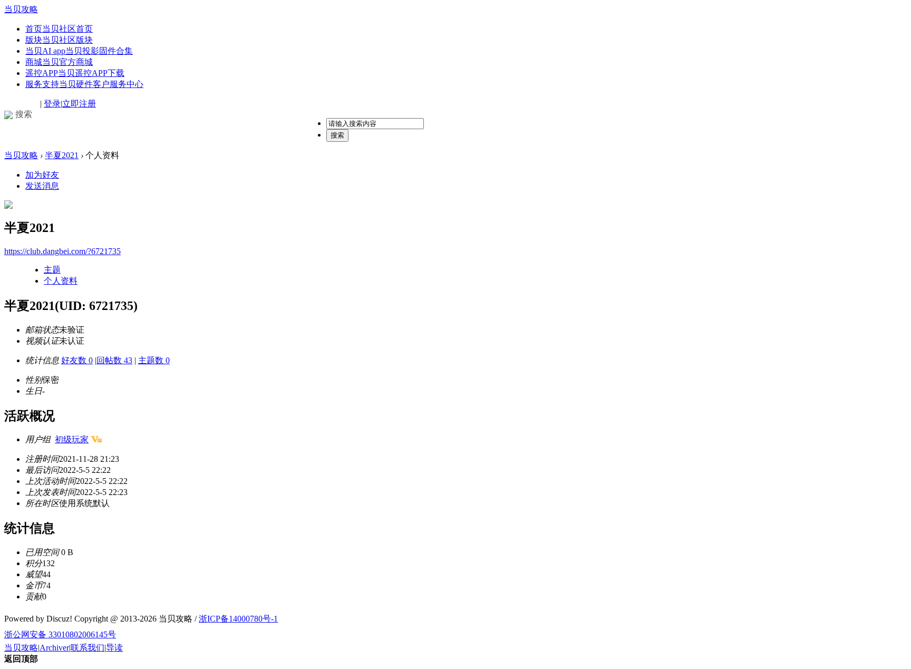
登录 (52, 103)
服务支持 (84, 84)
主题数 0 (154, 360)
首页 (59, 28)
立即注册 (79, 103)
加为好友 (42, 174)
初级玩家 (72, 439)
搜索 (337, 135)
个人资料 (60, 280)
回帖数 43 (114, 360)
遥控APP (74, 73)
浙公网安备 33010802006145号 (60, 634)
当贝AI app (79, 50)
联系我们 (87, 647)
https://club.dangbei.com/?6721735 (62, 251)
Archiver (54, 647)
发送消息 (42, 185)
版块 (59, 39)
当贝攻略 (21, 9)
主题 (52, 269)
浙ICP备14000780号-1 (238, 618)
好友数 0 (77, 360)
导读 (114, 647)
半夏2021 (62, 155)
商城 (59, 61)
